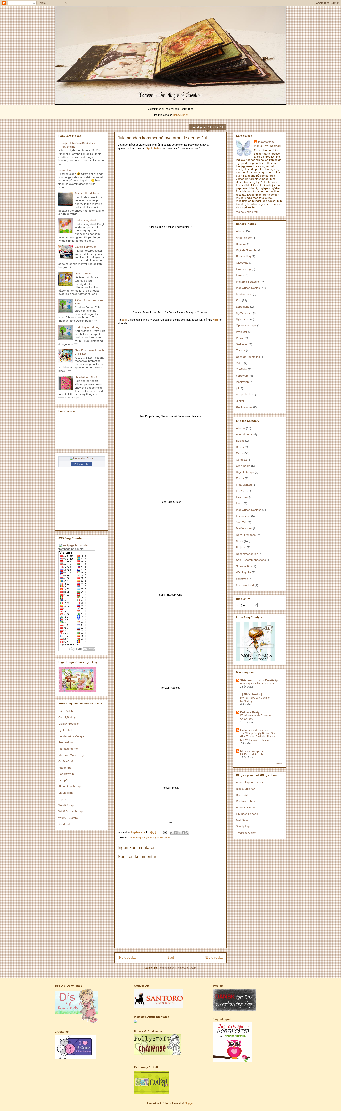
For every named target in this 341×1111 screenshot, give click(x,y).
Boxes (240, 447)
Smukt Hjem (66, 792)
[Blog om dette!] (176, 833)
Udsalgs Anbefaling (248, 356)
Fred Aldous (65, 742)
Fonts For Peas (245, 807)
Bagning (241, 243)
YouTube (241, 369)
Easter (240, 478)
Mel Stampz (243, 820)
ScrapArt (63, 780)
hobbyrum (242, 375)
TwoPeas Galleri (246, 832)
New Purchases (246, 534)
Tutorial (240, 350)
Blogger (189, 1103)
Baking (240, 440)
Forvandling (243, 256)
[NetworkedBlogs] (82, 458)
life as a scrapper (251, 751)
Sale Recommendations (251, 559)
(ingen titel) (65, 169)
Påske (240, 338)
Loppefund (242, 306)
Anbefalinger (136, 837)
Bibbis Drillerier (245, 788)
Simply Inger (244, 826)
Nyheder (149, 837)
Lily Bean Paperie (247, 813)
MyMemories (244, 313)
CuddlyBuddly (67, 717)
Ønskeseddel (162, 837)
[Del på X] (179, 833)
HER (215, 319)
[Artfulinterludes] (135, 1022)
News (239, 541)
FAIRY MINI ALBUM (251, 754)
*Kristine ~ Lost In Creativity (259, 680)
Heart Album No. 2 (86, 377)
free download (245, 585)
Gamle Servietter (85, 246)
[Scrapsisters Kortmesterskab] (232, 1060)
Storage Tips (244, 566)
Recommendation (247, 553)
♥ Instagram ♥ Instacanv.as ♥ (257, 683)
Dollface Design (250, 712)
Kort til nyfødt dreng (87, 327)
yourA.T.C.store (68, 817)
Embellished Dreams (254, 730)
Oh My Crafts (66, 761)
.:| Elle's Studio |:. (252, 694)
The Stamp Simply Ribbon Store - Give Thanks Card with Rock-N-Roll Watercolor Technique (259, 737)
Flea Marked (244, 484)
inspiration (242, 381)
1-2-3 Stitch (65, 711)
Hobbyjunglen (180, 114)
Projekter (241, 331)
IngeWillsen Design (248, 287)
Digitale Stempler (246, 250)
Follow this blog (81, 464)
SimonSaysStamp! (69, 786)
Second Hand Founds (88, 193)
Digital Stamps (245, 472)
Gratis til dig (243, 269)
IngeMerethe (266, 141)
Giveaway (242, 262)
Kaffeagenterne (68, 748)
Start (170, 957)
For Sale (241, 491)
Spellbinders (154, 148)
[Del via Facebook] (183, 833)
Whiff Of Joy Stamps (71, 811)
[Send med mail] (172, 833)
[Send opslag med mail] (165, 832)
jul (237, 388)
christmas (242, 578)
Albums (240, 428)
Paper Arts (64, 767)
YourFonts (64, 824)
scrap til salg (244, 394)
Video (239, 363)
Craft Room (243, 465)
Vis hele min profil (247, 211)
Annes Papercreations (250, 782)
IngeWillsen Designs (248, 509)
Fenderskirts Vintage (71, 736)
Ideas (239, 503)
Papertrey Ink (66, 773)
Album (240, 231)
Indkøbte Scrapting (248, 281)
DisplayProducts (68, 723)
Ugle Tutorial (83, 273)
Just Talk (241, 522)
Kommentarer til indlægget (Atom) (177, 967)
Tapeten (63, 799)
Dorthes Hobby (245, 801)
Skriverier (242, 344)
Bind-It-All (242, 795)
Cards (240, 453)
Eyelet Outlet (66, 730)
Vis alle (279, 763)
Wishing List (243, 572)
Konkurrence (244, 294)
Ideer (239, 275)
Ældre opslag (214, 957)
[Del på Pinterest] (187, 833)
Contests (241, 459)
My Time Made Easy (71, 755)
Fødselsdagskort (85, 220)
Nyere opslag (127, 957)
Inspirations (243, 516)
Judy (124, 319)
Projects (241, 547)
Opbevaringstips (246, 325)
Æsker (240, 400)
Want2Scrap (66, 805)
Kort (238, 300)
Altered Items (244, 434)
